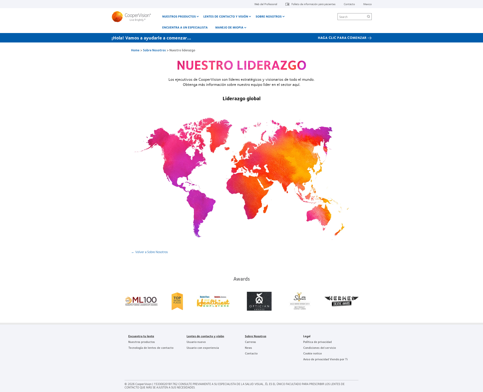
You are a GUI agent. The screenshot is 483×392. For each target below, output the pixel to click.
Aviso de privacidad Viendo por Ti (325, 359)
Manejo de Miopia (229, 27)
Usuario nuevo (196, 341)
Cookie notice (312, 353)
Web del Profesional (265, 4)
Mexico (367, 4)
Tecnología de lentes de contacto (150, 347)
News (248, 347)
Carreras (250, 341)
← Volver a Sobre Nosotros (149, 251)
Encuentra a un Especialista (185, 27)
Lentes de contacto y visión (225, 16)
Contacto (349, 4)
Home (135, 50)
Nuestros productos (179, 16)
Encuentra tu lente (141, 336)
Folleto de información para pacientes (313, 4)
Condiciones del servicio (319, 347)
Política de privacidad (317, 341)
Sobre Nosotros (269, 16)
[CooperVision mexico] (132, 16)
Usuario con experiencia (203, 347)
